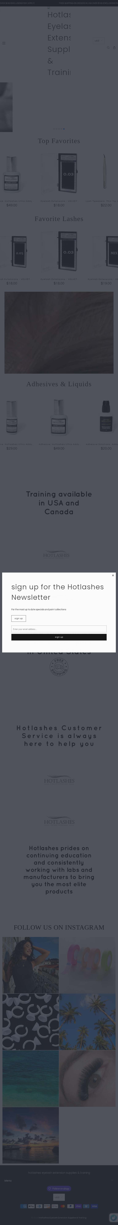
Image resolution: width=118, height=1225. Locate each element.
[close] (113, 575)
